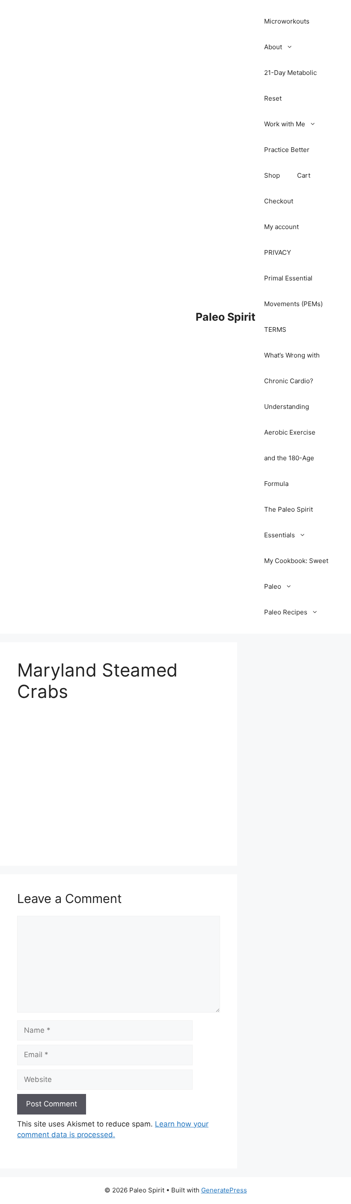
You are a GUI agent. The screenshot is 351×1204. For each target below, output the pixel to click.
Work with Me (284, 124)
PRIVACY (277, 252)
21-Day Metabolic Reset (290, 85)
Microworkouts (286, 21)
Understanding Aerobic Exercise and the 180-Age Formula (289, 445)
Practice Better (286, 150)
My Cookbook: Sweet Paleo (296, 573)
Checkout (278, 201)
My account (281, 227)
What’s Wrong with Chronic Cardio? (292, 368)
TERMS (275, 329)
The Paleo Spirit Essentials (288, 522)
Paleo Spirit (226, 316)
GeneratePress (224, 1190)
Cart (303, 175)
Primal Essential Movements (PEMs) (293, 291)
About (273, 47)
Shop (272, 175)
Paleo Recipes (285, 612)
